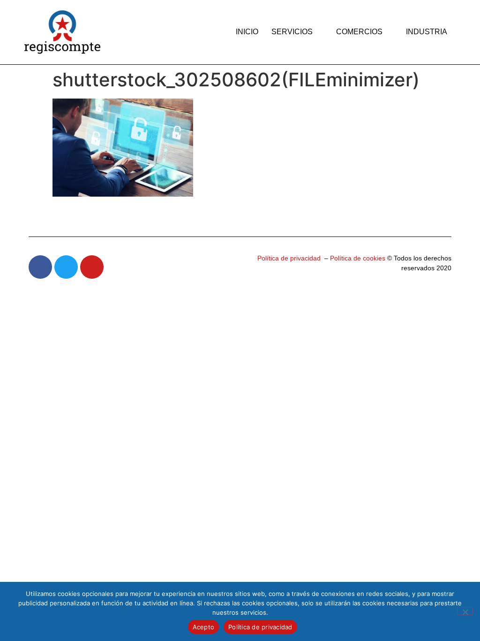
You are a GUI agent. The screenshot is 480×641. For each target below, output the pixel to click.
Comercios (359, 32)
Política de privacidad (289, 258)
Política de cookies (356, 258)
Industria (426, 32)
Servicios (292, 32)
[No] (465, 611)
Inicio (247, 32)
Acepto (204, 627)
